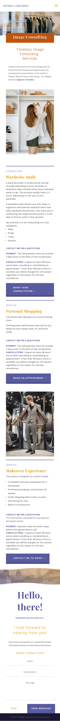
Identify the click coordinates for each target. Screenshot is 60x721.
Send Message (41, 708)
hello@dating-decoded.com (30, 617)
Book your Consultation (23, 289)
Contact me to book (27, 558)
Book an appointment (28, 378)
